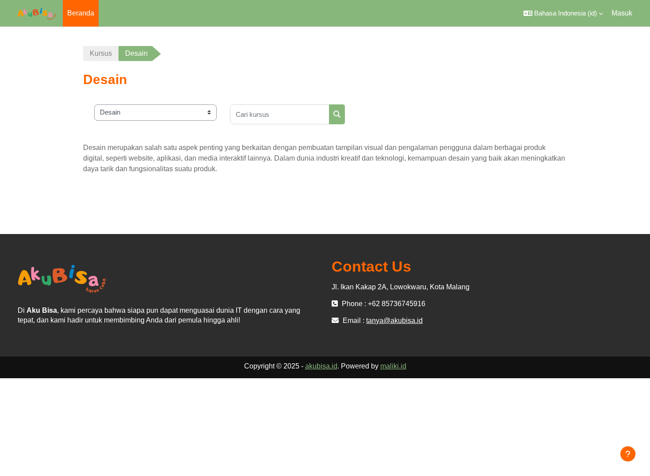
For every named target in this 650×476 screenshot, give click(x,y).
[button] (563, 13)
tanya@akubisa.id (394, 320)
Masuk (622, 13)
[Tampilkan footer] (628, 454)
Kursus (101, 53)
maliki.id (393, 366)
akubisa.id (321, 366)
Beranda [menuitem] (80, 13)
